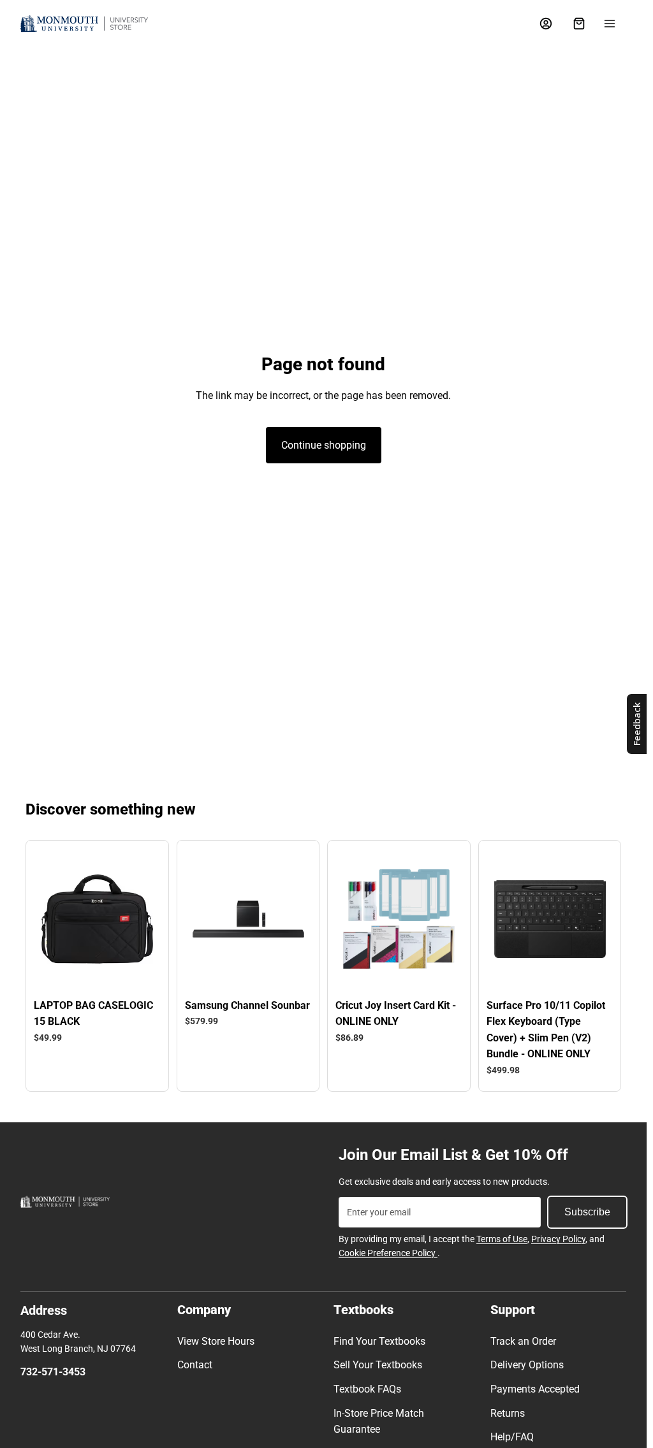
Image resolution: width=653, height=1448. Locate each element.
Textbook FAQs (367, 1389)
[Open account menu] (546, 24)
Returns (507, 1413)
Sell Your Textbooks (378, 1365)
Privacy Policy (558, 1239)
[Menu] (609, 23)
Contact (194, 1365)
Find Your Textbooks (379, 1341)
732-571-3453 (52, 1372)
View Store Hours (215, 1341)
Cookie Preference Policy (388, 1253)
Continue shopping (323, 445)
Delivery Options (527, 1365)
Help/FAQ (512, 1437)
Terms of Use (501, 1239)
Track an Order (523, 1341)
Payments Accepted (535, 1389)
